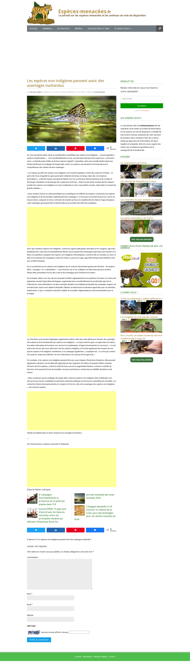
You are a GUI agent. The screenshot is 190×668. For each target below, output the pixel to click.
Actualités (63, 28)
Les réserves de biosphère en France (138, 181)
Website (30, 615)
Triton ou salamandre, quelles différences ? (141, 298)
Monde (78, 28)
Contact (112, 657)
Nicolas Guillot (35, 92)
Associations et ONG (98, 28)
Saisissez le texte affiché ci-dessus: (55, 632)
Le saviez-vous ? (122, 28)
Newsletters (87, 657)
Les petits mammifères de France (136, 218)
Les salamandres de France (133, 163)
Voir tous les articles (142, 360)
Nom (29, 594)
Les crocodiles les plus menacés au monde (140, 199)
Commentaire (32, 557)
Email (29, 604)
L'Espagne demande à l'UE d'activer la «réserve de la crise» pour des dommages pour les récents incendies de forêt (94, 513)
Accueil (33, 28)
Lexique (78, 657)
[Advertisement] (95, 52)
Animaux (47, 28)
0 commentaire (99, 92)
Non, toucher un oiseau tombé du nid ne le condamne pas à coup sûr (141, 337)
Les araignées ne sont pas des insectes (139, 317)
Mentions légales (100, 657)
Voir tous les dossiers (141, 239)
